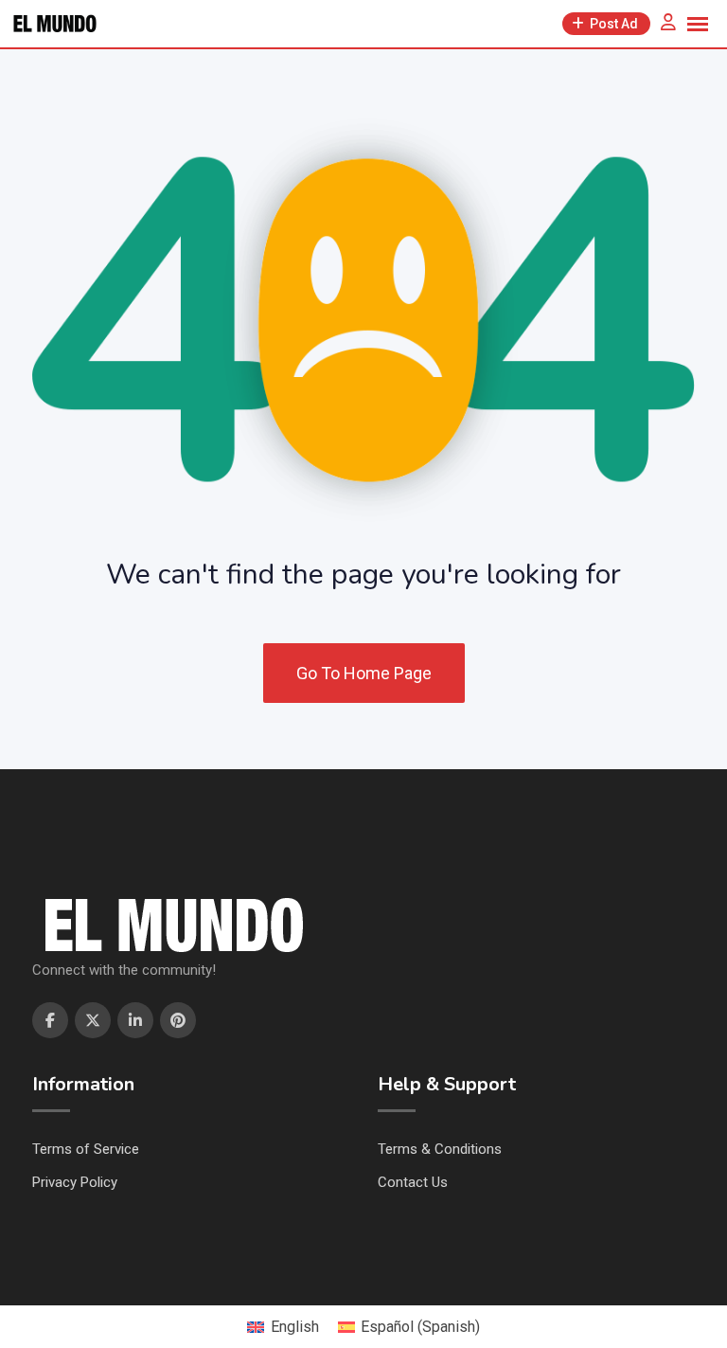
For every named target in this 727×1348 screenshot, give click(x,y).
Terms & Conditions (440, 1149)
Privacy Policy (74, 1182)
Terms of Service (85, 1149)
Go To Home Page (364, 673)
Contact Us (413, 1182)
